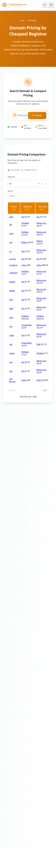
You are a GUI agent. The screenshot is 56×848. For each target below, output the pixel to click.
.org (11, 362)
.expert (12, 282)
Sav (23, 217)
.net (10, 344)
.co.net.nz (13, 265)
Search (10, 191)
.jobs (11, 318)
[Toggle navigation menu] (51, 5)
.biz (10, 225)
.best (11, 217)
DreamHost (26, 325)
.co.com (12, 259)
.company (13, 273)
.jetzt (11, 309)
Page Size (11, 177)
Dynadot (25, 223)
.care (11, 234)
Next (45, 390)
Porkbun (25, 232)
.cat (10, 242)
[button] (39, 183)
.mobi (11, 335)
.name (12, 353)
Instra (24, 265)
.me (10, 327)
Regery (24, 242)
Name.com (41, 223)
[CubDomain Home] (14, 5)
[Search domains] (44, 5)
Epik (39, 344)
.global (12, 291)
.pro (11, 371)
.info (11, 300)
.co (10, 251)
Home (22, 21)
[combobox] (24, 182)
